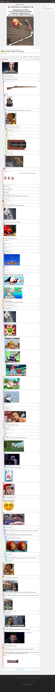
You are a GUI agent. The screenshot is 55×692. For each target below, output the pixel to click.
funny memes (21, 51)
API (19, 678)
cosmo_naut (6, 499)
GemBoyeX (7, 95)
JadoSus (4, 61)
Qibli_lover (9, 135)
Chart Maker (32, 676)
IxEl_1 (5, 188)
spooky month (13, 51)
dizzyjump (6, 266)
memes (2, 51)
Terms (17, 678)
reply (39, 61)
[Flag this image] (38, 48)
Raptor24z (6, 168)
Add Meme (25, 56)
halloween (8, 51)
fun (20, 49)
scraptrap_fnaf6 (7, 250)
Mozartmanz (6, 576)
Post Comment (36, 56)
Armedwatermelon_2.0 (8, 390)
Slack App (22, 678)
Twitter (24, 681)
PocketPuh (6, 204)
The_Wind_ (9, 151)
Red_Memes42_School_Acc (11, 363)
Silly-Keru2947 (7, 253)
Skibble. (6, 237)
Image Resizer (45, 676)
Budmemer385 (6, 579)
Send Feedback (36, 678)
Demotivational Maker (38, 676)
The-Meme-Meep (7, 286)
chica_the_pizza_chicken (10, 125)
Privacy (53, 676)
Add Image (31, 56)
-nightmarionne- (8, 466)
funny (5, 51)
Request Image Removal (29, 678)
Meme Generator (12, 676)
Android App (28, 681)
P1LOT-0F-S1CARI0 (7, 194)
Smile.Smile (7, 243)
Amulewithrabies (6, 74)
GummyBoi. (8, 350)
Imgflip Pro (2, 676)
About (49, 676)
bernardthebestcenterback (8, 496)
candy (17, 51)
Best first (37, 59)
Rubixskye (6, 644)
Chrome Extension (33, 681)
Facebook (20, 681)
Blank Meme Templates (20, 676)
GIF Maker (7, 676)
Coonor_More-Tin (9, 112)
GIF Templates (27, 676)
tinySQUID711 (7, 197)
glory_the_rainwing (8, 611)
